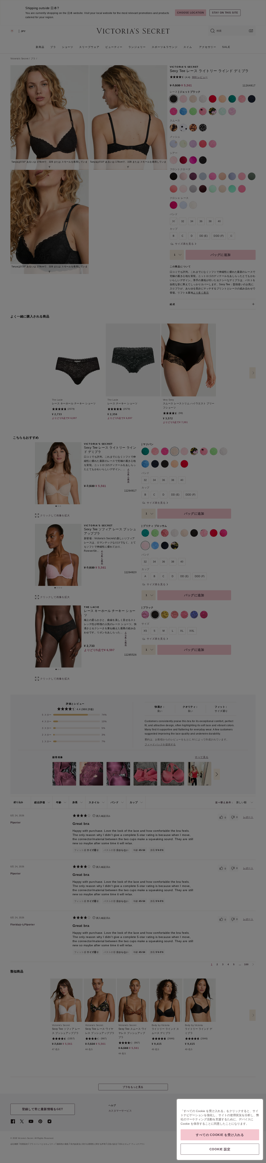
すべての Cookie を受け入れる (220, 1135)
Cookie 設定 (219, 1149)
